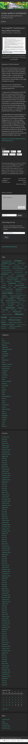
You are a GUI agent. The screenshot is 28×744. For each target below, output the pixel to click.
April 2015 (4, 685)
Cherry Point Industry (7, 272)
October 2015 (5, 674)
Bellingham (18, 261)
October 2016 (5, 648)
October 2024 (5, 452)
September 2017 (6, 627)
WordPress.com (6, 728)
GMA (10, 287)
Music (3, 392)
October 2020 (5, 550)
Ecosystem (3, 283)
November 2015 (6, 672)
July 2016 (4, 655)
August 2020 (5, 554)
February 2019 (5, 591)
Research (4, 413)
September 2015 (6, 676)
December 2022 (6, 499)
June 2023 (4, 486)
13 (12, 700)
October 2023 (5, 477)
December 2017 (6, 620)
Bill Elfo (9, 264)
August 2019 (5, 578)
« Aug (3, 709)
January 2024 (5, 471)
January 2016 (5, 667)
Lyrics (3, 387)
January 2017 (5, 644)
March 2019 (5, 588)
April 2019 (4, 586)
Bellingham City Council (8, 263)
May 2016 (4, 659)
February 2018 (5, 616)
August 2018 (5, 603)
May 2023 (4, 488)
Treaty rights (5, 310)
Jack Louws (4, 297)
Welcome (4, 426)
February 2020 (5, 565)
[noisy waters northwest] (14, 5)
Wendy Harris (17, 311)
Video (3, 424)
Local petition (5, 385)
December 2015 (6, 670)
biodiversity (16, 264)
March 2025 (5, 443)
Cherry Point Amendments (16, 266)
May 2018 (4, 610)
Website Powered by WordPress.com (11, 738)
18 (6, 702)
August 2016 (5, 653)
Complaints (5, 355)
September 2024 (6, 454)
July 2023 (4, 484)
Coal (12, 274)
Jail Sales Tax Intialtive (15, 297)
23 (21, 702)
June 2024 (4, 460)
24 (3, 705)
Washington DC (5, 171)
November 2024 (6, 449)
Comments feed (6, 725)
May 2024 (4, 462)
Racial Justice (10, 305)
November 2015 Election (11, 300)
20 (12, 702)
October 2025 (5, 437)
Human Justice (18, 291)
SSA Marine (20, 308)
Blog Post (4, 345)
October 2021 (5, 529)
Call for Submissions (7, 349)
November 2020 (6, 548)
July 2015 (4, 680)
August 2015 (5, 678)
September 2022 (6, 505)
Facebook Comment (7, 364)
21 (15, 702)
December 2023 (6, 473)
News (3, 394)
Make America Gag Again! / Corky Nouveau (6, 180)
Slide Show (4, 415)
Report (3, 411)
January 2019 (5, 593)
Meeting (4, 390)
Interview (4, 377)
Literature (4, 383)
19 (9, 702)
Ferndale (4, 285)
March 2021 (5, 543)
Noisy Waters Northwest (9, 246)
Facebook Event (6, 366)
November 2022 (6, 501)
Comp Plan (10, 276)
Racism (17, 305)
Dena (19, 33)
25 (6, 705)
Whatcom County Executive (15, 322)
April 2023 (4, 490)
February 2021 (5, 546)
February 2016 (5, 665)
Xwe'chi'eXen (12, 328)
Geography (5, 370)
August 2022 (5, 507)
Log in (3, 721)
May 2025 (4, 441)
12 (9, 700)
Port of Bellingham (11, 303)
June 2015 (4, 682)
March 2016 (5, 663)
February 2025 (5, 445)
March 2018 (5, 614)
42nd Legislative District (7, 261)
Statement (4, 417)
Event (3, 362)
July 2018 (4, 605)
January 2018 (5, 618)
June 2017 (4, 633)
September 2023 (6, 479)
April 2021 (4, 541)
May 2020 (4, 561)
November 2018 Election (16, 170)
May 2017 (4, 635)
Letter (3, 379)
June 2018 (4, 608)
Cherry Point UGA (18, 272)
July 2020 (4, 556)
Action (3, 340)
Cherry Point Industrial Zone (7, 270)
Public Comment (6, 409)
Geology (4, 372)
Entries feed (5, 723)
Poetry (3, 400)
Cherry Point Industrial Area (19, 268)
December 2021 (6, 524)
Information (7, 165)
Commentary (17, 163)
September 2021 (6, 531)
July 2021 (4, 535)
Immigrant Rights (18, 293)
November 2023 (6, 475)
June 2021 (4, 537)
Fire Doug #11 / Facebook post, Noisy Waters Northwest (21, 182)
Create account (5, 719)
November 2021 (6, 526)
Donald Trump (9, 281)
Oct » (6, 709)
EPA (19, 168)
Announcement (5, 343)
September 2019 (6, 576)
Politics (3, 303)
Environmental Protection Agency (10, 168)
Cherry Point (5, 266)
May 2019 (4, 584)
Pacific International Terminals (13, 302)
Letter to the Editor (6, 381)
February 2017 (5, 642)
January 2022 (5, 522)
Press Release (5, 404)
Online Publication (6, 396)
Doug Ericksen (9, 166)
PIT (23, 302)
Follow (6, 237)
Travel (3, 422)
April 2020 (4, 563)
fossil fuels (10, 285)
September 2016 (6, 650)
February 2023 (5, 494)
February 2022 (5, 520)
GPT (15, 287)
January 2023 (5, 496)
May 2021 (4, 539)
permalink (20, 173)
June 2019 (4, 582)
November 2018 (6, 597)
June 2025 (4, 439)
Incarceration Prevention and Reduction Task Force (18, 295)
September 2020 (6, 552)
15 (18, 700)
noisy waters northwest (13, 13)
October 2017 (5, 625)
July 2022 (4, 509)
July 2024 (4, 458)
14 (15, 700)
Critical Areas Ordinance (12, 279)
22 (18, 702)
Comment (21, 207)
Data (3, 357)
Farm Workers (21, 283)
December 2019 (6, 569)
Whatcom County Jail (8, 324)
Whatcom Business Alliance (7, 314)
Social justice (10, 308)
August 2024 (5, 456)
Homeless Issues (9, 289)
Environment (16, 166)
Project (3, 407)
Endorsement (5, 360)
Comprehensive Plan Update (12, 278)
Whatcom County (6, 173)
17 (3, 702)
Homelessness (19, 289)
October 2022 (5, 503)
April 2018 (4, 612)
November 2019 (6, 571)
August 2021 (5, 533)
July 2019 (4, 580)
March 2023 (5, 492)
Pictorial (4, 398)
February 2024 (5, 469)
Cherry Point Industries (19, 270)
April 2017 (4, 638)
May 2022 (4, 514)
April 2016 (4, 661)
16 (21, 700)
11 (6, 700)
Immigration (4, 295)
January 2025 (5, 447)
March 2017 (5, 640)
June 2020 (4, 558)
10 (2, 338)
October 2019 (5, 573)
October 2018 (5, 599)
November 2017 (6, 623)
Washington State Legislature (17, 171)
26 (9, 705)
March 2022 (5, 518)
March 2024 (5, 467)
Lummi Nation (10, 298)
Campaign (4, 351)
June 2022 (4, 511)
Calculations (5, 347)
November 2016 (6, 646)
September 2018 (6, 601)
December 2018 (6, 595)
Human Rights (7, 293)
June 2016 (4, 657)
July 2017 (4, 631)
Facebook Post (5, 368)
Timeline (4, 419)
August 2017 (5, 629)
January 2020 (5, 567)
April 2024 (4, 464)
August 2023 (5, 482)
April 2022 (4, 516)
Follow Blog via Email (8, 222)
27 (12, 705)
